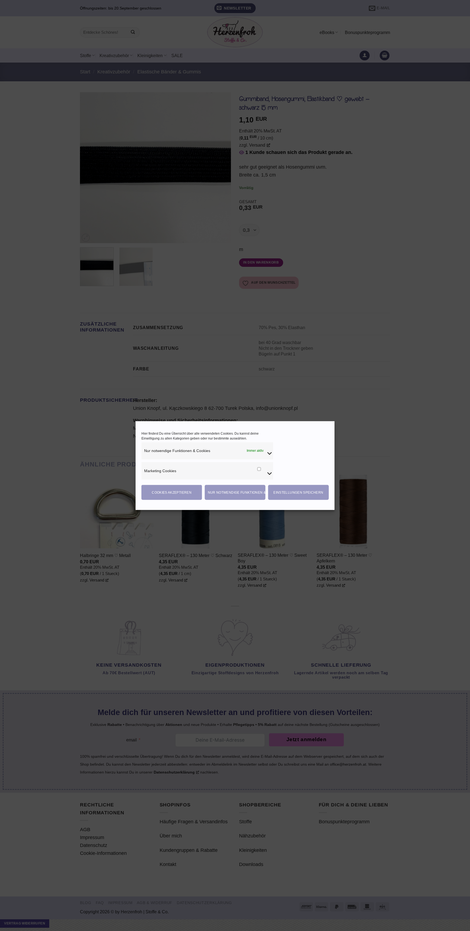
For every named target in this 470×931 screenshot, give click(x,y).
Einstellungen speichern (298, 492)
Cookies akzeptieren (171, 492)
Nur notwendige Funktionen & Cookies (236, 492)
